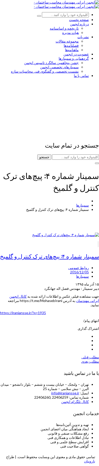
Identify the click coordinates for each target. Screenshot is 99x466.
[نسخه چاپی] (98, 244)
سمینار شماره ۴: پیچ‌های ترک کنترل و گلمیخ (49, 256)
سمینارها (82, 205)
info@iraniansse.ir (65, 393)
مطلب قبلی (90, 357)
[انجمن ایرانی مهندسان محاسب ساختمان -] (66, 2)
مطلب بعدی (90, 361)
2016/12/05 (79, 272)
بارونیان (89, 461)
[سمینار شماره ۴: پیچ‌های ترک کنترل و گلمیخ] (65, 235)
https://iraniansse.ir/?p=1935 (23, 313)
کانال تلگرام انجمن (75, 401)
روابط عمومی (78, 268)
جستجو (44, 157)
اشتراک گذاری (88, 328)
